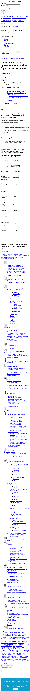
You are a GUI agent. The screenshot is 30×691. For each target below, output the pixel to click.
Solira (27, 650)
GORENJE (3, 641)
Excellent (23, 638)
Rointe (17, 649)
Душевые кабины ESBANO (18, 18)
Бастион (25, 659)
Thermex (9, 654)
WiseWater (6, 659)
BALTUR (9, 634)
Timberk (19, 654)
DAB (11, 637)
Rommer (21, 649)
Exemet (2, 640)
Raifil (23, 647)
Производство (8, 83)
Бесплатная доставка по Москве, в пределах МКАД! (16, 93)
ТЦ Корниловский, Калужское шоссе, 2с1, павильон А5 (11, 27)
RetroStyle (8, 649)
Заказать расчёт (5, 34)
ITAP (10, 643)
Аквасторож (19, 659)
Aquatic (11, 632)
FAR (6, 640)
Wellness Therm (10, 657)
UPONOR (3, 656)
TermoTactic (22, 653)
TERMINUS (4, 653)
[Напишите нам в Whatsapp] (4, 676)
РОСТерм (8, 662)
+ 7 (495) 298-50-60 (6, 21)
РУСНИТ (13, 662)
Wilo (2, 659)
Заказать (3, 12)
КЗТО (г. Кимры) (11, 660)
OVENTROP (8, 646)
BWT (8, 637)
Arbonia (15, 632)
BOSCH (3, 635)
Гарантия (6, 84)
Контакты (6, 46)
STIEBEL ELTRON (17, 651)
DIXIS (27, 637)
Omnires (3, 646)
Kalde (19, 643)
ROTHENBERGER (6, 650)
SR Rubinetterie (5, 651)
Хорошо (16, 689)
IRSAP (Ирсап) (5, 643)
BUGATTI (3, 637)
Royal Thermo (15, 650)
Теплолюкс (20, 662)
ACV (2, 632)
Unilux (23, 654)
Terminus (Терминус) (13, 653)
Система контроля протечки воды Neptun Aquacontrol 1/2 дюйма (12, 254)
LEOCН (17, 644)
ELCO (10, 638)
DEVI (23, 637)
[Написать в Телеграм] (3, 23)
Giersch (18, 640)
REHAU (3, 649)
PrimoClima (19, 646)
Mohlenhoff (22, 644)
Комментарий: (4, 10)
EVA (19, 638)
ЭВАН (5, 663)
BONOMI (24, 634)
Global (21, 640)
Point (14, 646)
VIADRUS (20, 656)
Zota (15, 659)
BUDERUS (21, 635)
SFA (20, 650)
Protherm (19, 647)
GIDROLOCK (11, 640)
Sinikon (24, 650)
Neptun (16, 103)
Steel (10, 651)
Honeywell (24, 641)
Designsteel (19, 637)
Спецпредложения (9, 43)
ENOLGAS (15, 638)
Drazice (3, 638)
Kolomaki (3, 644)
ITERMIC (14, 643)
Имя (2, 3)
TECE (27, 651)
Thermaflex (3, 654)
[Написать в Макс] (4, 23)
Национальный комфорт (22, 660)
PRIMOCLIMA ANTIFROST (8, 647)
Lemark (12, 644)
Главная (6, 39)
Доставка (6, 40)
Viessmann (26, 656)
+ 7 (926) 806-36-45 (18, 21)
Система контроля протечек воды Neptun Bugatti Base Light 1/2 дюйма (15, 256)
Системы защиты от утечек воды (15, 58)
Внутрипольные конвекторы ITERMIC (11, 16)
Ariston (19, 632)
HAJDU (14, 641)
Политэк (3, 662)
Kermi (22, 643)
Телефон (3, 5)
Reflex (26, 647)
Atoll (22, 632)
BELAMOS (18, 634)
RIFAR (13, 649)
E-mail (2, 7)
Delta (14, 637)
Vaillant (8, 656)
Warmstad (3, 657)
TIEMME (14, 654)
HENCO (19, 641)
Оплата (6, 42)
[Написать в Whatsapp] (1, 23)
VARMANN (14, 656)
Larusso (8, 644)
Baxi (13, 634)
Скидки (6, 45)
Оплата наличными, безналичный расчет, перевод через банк (17, 96)
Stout (24, 651)
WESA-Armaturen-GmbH (21, 657)
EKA (6, 638)
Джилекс (3, 660)
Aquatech (6, 632)
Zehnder (11, 659)
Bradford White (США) (11, 635)
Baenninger (4, 634)
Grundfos (9, 641)
